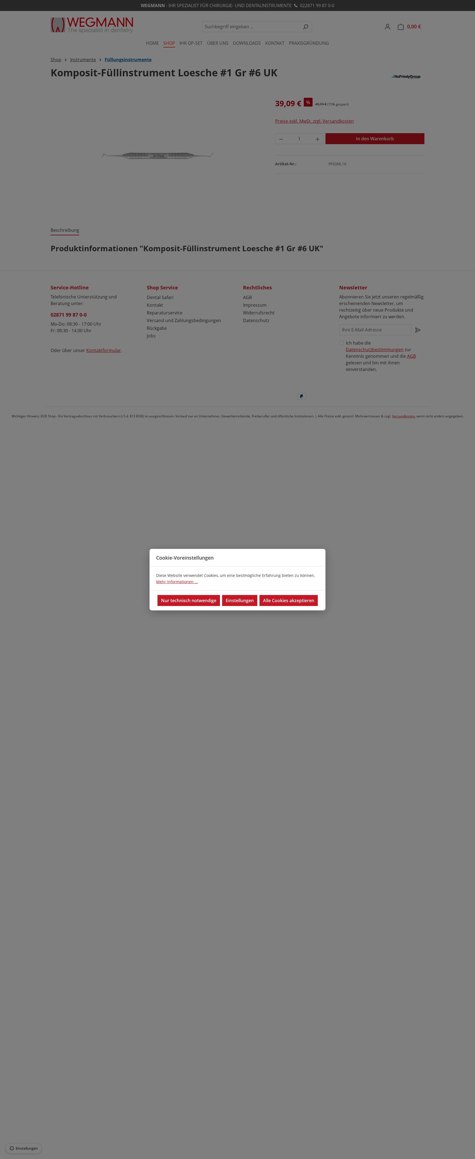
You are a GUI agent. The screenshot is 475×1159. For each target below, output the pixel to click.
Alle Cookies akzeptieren (288, 600)
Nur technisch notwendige (188, 600)
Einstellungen (240, 600)
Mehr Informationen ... (177, 581)
